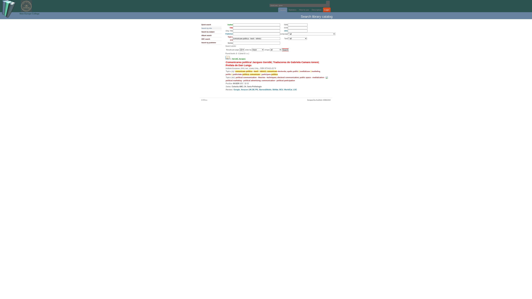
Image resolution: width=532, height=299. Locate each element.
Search (283, 10)
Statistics (292, 10)
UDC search (205, 39)
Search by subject (207, 32)
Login (326, 10)
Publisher (229, 34)
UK (250, 90)
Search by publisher (208, 42)
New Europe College (29, 13)
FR (256, 90)
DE (253, 90)
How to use (304, 10)
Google (237, 90)
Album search (206, 35)
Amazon (244, 90)
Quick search (206, 24)
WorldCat (288, 90)
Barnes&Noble (265, 90)
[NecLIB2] (26, 11)
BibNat (275, 90)
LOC (295, 90)
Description (317, 10)
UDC (286, 31)
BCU (281, 90)
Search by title (206, 28)
